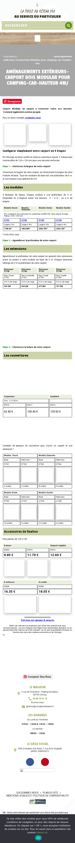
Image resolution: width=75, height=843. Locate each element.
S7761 (6, 220)
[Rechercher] (68, 25)
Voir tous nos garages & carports (37, 620)
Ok (38, 837)
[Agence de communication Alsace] (37, 803)
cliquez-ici (41, 832)
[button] (37, 38)
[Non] (69, 828)
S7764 (59, 220)
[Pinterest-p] (45, 762)
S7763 (41, 220)
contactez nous (33, 118)
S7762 (24, 220)
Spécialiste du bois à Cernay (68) (35, 56)
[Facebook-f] (30, 762)
